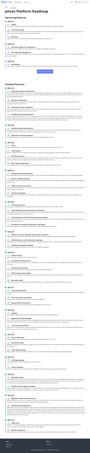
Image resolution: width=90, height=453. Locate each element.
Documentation (18, 2)
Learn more (10, 363)
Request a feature (46, 71)
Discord (48, 444)
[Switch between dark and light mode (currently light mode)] (72, 2)
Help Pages (9, 444)
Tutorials (26, 2)
